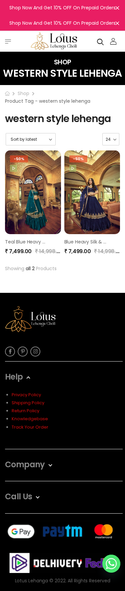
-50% (19, 158)
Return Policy (25, 411)
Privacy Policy (26, 395)
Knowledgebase (30, 419)
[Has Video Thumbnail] (13, 168)
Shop (23, 93)
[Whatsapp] (111, 564)
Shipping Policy (28, 403)
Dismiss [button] (117, 7)
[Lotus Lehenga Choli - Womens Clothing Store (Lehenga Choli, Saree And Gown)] (54, 41)
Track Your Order (30, 427)
